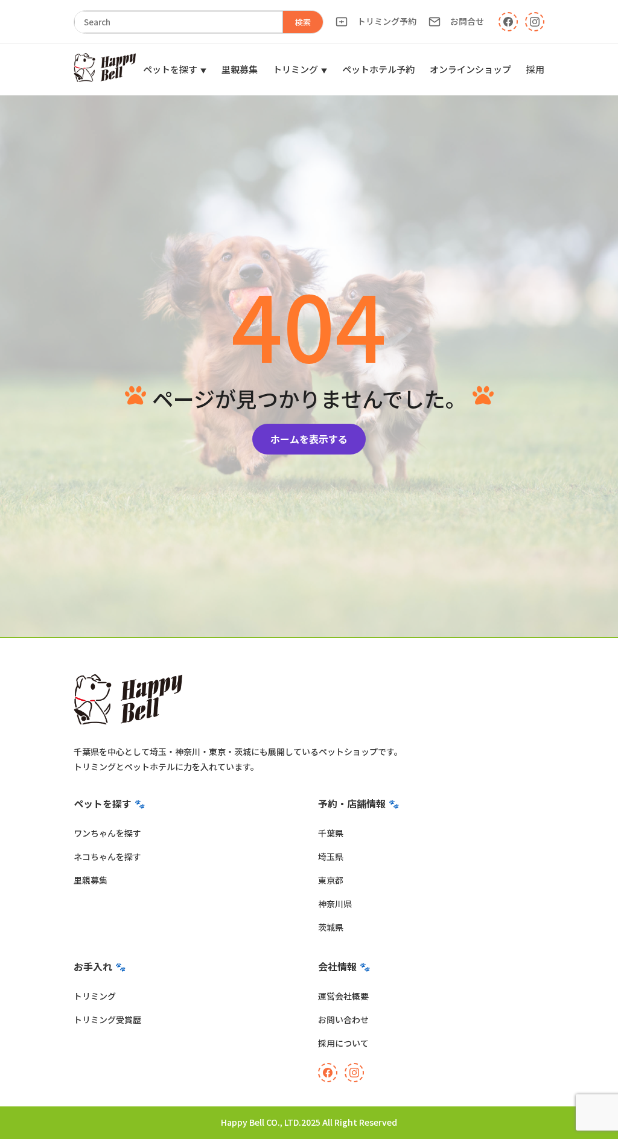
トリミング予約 (386, 21)
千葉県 (330, 833)
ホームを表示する (309, 439)
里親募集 (239, 69)
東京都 (330, 880)
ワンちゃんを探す (107, 833)
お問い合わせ (343, 1019)
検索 (303, 22)
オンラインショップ (470, 69)
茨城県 (330, 927)
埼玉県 (330, 856)
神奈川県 (335, 904)
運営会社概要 (343, 996)
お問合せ (467, 21)
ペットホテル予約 (378, 69)
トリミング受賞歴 (107, 1019)
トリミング (295, 69)
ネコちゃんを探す (107, 856)
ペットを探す (170, 69)
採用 (535, 69)
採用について (343, 1043)
